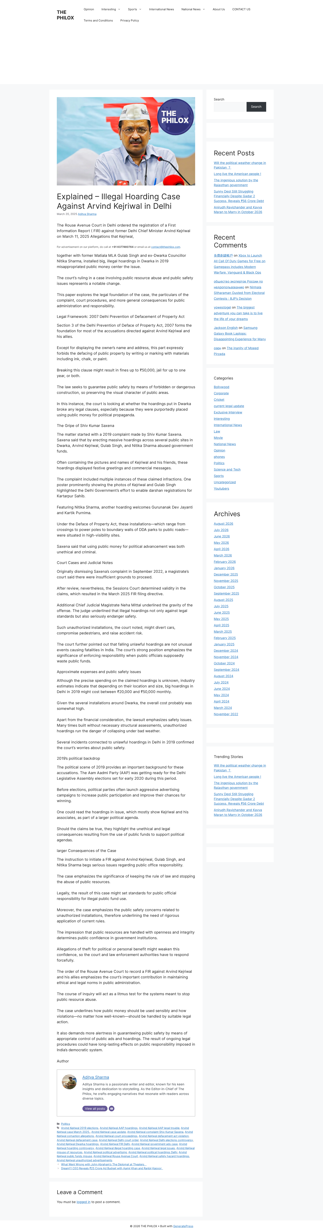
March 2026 (223, 555)
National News (191, 9)
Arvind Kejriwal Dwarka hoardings (78, 1144)
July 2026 (221, 530)
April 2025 (221, 625)
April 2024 (221, 701)
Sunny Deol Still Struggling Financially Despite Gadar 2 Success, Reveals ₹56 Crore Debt (239, 196)
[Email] (111, 1108)
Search (219, 99)
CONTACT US (241, 9)
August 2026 (223, 524)
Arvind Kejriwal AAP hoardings (119, 1127)
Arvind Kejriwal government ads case (154, 1144)
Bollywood (221, 387)
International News (161, 9)
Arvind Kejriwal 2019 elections (79, 1127)
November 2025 (226, 581)
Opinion (89, 9)
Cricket (219, 400)
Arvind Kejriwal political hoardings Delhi (152, 1152)
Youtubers (221, 488)
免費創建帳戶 (223, 255)
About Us (219, 9)
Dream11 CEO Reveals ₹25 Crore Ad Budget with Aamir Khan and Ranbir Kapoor (112, 1168)
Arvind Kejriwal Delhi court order (119, 1140)
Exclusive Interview (228, 412)
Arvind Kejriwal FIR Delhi (115, 1144)
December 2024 (226, 651)
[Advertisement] (161, 58)
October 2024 (224, 663)
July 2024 (221, 682)
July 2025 (221, 606)
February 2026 (225, 562)
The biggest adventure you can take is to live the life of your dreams (238, 313)
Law (217, 431)
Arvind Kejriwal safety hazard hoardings (164, 1156)
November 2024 (226, 657)
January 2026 (224, 568)
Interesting (108, 9)
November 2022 (226, 714)
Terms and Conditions (98, 20)
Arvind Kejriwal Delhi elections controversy (166, 1140)
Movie (218, 438)
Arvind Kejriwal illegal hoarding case (118, 1148)
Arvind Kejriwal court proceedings (116, 1136)
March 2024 (223, 708)
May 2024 (221, 695)
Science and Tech (227, 469)
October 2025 (224, 587)
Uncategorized (225, 482)
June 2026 (222, 536)
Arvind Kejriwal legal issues (158, 1148)
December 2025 (226, 574)
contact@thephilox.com (165, 246)
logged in (83, 1202)
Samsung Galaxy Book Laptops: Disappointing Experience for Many (240, 333)
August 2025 (223, 600)
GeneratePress (183, 1226)
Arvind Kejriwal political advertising (105, 1152)
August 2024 (223, 676)
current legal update (229, 406)
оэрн (217, 348)
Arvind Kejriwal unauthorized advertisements (84, 1160)
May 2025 (221, 619)
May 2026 (221, 543)
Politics (65, 1123)
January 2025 (224, 644)
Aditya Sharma (87, 214)
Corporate (221, 393)
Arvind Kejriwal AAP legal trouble (159, 1127)
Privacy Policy (129, 20)
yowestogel (222, 307)
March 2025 (223, 631)
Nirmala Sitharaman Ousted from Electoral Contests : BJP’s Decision (239, 292)
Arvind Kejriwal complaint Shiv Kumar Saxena (155, 1131)
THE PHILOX (65, 15)
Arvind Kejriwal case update (108, 1131)
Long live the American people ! (237, 174)
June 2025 (222, 612)
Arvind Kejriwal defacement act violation (164, 1136)
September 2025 (226, 593)
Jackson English (226, 328)
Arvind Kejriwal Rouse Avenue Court (115, 1156)
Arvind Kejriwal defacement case (77, 1140)
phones (219, 457)
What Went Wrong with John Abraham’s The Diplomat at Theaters (104, 1164)
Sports (132, 9)
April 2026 (221, 549)
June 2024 (222, 689)
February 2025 (225, 638)
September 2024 (226, 670)
